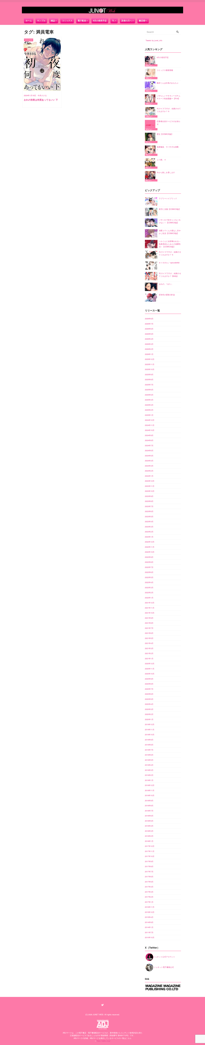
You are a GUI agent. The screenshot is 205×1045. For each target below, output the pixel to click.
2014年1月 (149, 927)
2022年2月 (149, 592)
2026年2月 (149, 349)
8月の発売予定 (100, 20)
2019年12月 (149, 724)
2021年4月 (149, 643)
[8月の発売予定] (151, 61)
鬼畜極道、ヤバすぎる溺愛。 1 (168, 148)
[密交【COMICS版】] (151, 138)
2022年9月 (149, 557)
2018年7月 (149, 810)
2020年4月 (149, 704)
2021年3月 (149, 648)
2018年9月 (149, 800)
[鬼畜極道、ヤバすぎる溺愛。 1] (151, 150)
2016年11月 (149, 907)
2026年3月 (149, 344)
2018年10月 (149, 795)
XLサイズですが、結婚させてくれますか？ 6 (169, 110)
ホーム (29, 20)
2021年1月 (149, 658)
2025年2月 (149, 410)
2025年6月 (149, 389)
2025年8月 (149, 379)
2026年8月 (149, 318)
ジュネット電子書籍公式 (163, 967)
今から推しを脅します (166, 172)
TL (113, 20)
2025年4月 (149, 399)
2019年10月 (149, 734)
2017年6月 (149, 876)
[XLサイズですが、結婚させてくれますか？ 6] (151, 112)
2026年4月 (149, 339)
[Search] (177, 31)
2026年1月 (149, 354)
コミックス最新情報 (165, 70)
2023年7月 (149, 506)
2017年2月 (149, 896)
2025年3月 (149, 405)
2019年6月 (149, 754)
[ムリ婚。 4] (151, 163)
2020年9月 (149, 678)
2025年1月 (149, 415)
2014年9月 (149, 922)
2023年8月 (149, 501)
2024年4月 (149, 460)
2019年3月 (149, 770)
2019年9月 (149, 739)
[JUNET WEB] (102, 10)
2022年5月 (149, 577)
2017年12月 (149, 846)
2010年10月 (149, 937)
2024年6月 (149, 450)
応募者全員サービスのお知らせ (168, 122)
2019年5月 (149, 760)
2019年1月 (149, 780)
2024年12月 (149, 420)
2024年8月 (149, 440)
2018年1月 (149, 841)
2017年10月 (149, 856)
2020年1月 (149, 719)
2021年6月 (149, 633)
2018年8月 (149, 805)
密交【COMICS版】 (165, 134)
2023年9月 (149, 496)
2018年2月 (149, 836)
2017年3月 (149, 891)
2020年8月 (149, 683)
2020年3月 (149, 709)
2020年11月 (149, 668)
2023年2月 (149, 531)
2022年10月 (149, 552)
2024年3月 (149, 465)
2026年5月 (149, 334)
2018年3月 (149, 831)
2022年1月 (149, 597)
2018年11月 (149, 790)
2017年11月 (149, 851)
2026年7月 (149, 323)
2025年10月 (149, 369)
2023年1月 (149, 536)
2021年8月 (149, 623)
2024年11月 (149, 425)
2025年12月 (149, 359)
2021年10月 (149, 612)
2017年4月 (149, 886)
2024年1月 (149, 476)
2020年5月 (149, 699)
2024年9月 (149, 435)
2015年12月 (149, 912)
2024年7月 (149, 445)
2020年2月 (149, 714)
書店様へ (143, 20)
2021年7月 (149, 628)
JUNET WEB (98, 1014)
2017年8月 (149, 866)
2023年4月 (149, 521)
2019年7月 (149, 749)
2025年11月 (149, 364)
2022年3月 (149, 587)
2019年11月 (149, 729)
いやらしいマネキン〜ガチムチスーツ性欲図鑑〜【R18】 (168, 97)
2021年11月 (149, 607)
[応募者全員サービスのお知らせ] (151, 125)
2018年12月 (149, 785)
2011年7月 (149, 932)
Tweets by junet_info (154, 40)
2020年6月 (149, 694)
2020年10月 (149, 673)
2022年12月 (149, 541)
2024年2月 (149, 470)
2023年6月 (149, 511)
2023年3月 (149, 526)
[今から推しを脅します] (151, 176)
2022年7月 (149, 567)
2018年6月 (149, 815)
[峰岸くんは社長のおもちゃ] (151, 86)
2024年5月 (149, 455)
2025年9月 (149, 374)
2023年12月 (149, 481)
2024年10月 (149, 430)
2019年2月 (149, 775)
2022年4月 (149, 582)
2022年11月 (149, 547)
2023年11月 (149, 486)
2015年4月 (149, 917)
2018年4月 (149, 825)
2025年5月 (149, 394)
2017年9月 (149, 861)
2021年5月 (149, 638)
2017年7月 (149, 871)
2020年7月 (149, 689)
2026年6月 (149, 328)
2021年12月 (149, 602)
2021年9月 (149, 618)
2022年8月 (149, 562)
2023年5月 (149, 516)
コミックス (67, 20)
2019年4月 (149, 765)
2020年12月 (149, 663)
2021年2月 (149, 653)
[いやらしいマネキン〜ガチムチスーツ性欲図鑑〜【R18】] (151, 99)
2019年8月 (149, 744)
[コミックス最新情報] (151, 74)
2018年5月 (149, 820)
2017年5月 (149, 881)
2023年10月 (149, 491)
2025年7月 (149, 384)
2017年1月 (149, 902)
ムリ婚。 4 (161, 159)
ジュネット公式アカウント (164, 956)
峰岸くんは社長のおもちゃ (168, 83)
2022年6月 (149, 572)
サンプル (41, 20)
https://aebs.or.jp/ (103, 1040)
